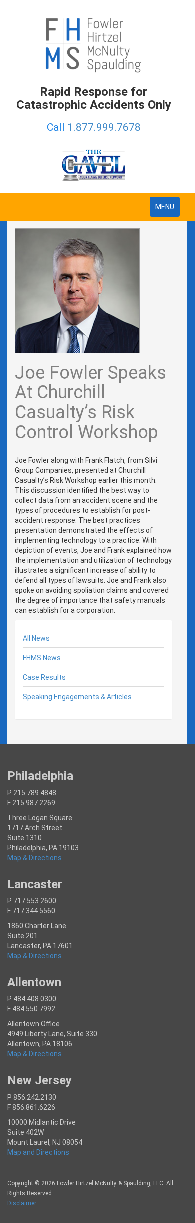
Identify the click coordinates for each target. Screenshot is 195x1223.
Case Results (44, 677)
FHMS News (42, 658)
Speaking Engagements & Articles (77, 697)
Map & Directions (35, 858)
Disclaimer (22, 1203)
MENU (167, 209)
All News (36, 638)
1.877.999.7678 (104, 127)
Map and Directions (39, 1152)
